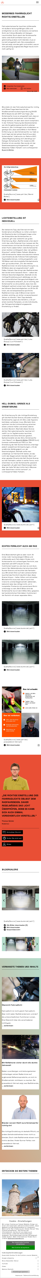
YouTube (5, 1263)
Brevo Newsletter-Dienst (10, 1261)
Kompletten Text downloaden (16, 86)
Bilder (9, 844)
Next (37, 900)
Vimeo (4, 1266)
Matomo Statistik (7, 1269)
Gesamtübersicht (13, 930)
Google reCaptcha (8, 1258)
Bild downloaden (12, 88)
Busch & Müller (8, 150)
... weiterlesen (7, 1026)
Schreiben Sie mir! (14, 832)
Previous (4, 900)
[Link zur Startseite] (2, 2)
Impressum (19, 1275)
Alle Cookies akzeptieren (20, 1248)
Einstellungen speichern (20, 1272)
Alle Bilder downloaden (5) (17, 925)
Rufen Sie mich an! (14, 838)
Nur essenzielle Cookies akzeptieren (20, 1243)
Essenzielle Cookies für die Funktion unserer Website (19, 1255)
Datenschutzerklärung (16, 1238)
